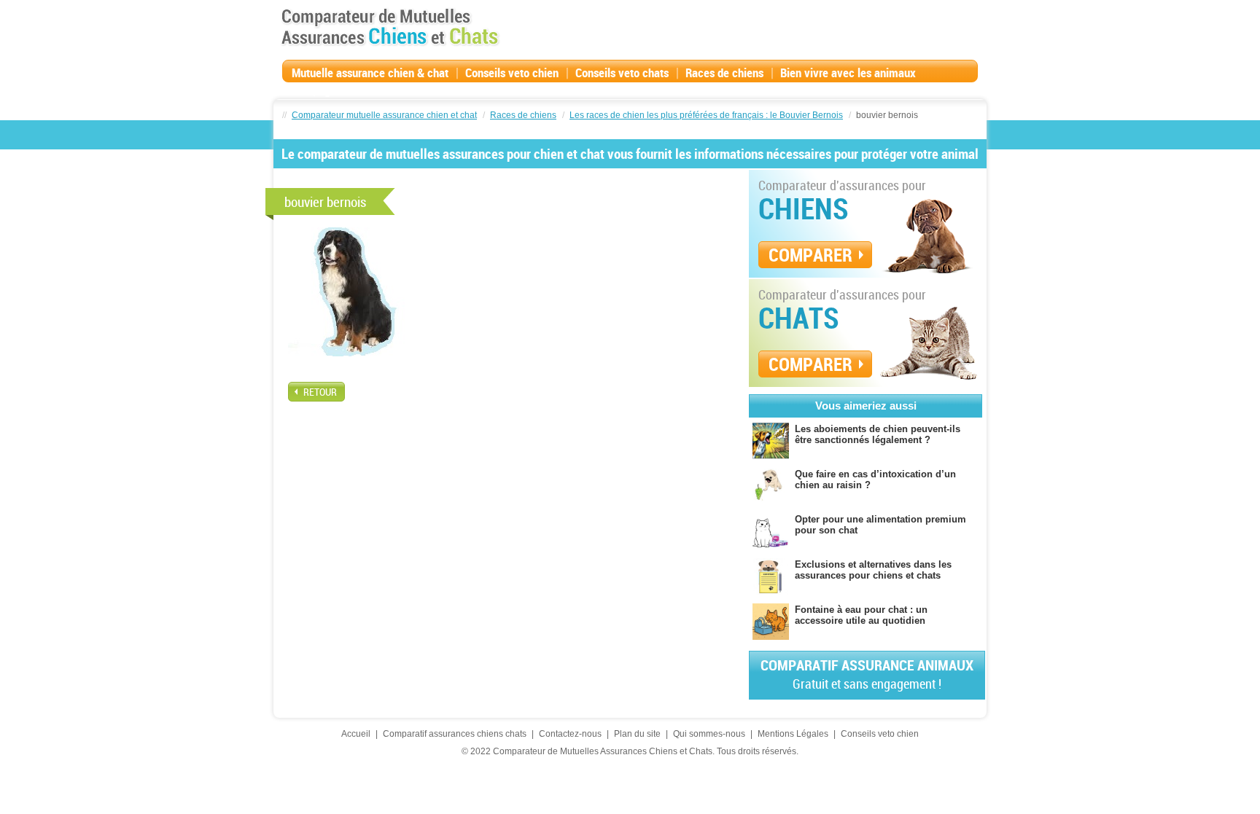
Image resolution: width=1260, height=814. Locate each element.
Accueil (355, 734)
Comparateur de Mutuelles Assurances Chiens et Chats (390, 27)
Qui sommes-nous (709, 734)
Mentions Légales (793, 734)
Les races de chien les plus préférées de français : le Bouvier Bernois (706, 115)
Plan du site (637, 734)
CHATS (798, 317)
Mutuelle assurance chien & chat (370, 72)
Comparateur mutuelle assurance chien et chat (384, 115)
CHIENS (803, 208)
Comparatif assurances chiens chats (454, 734)
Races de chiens (724, 72)
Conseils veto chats (622, 72)
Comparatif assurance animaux (867, 673)
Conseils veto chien (512, 72)
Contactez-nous (570, 734)
